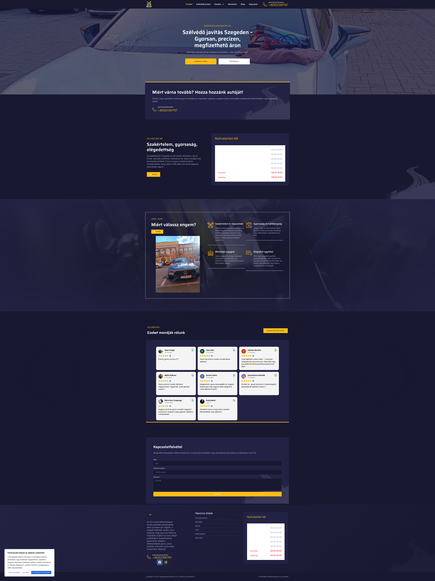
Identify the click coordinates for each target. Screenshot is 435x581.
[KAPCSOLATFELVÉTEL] (265, 4)
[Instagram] (166, 562)
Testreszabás (14, 572)
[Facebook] (160, 562)
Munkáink (232, 4)
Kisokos (217, 4)
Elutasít (26, 572)
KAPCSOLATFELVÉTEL (276, 2)
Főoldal (189, 4)
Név (155, 459)
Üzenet (156, 477)
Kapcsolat (253, 4)
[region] (29, 562)
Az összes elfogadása (41, 572)
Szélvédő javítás (203, 4)
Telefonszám (159, 468)
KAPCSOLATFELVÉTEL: (160, 555)
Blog (243, 4)
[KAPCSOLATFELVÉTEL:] (149, 557)
